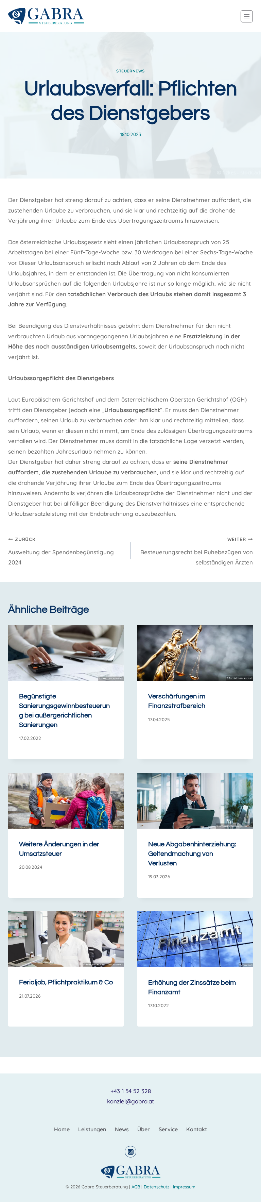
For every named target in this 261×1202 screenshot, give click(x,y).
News (122, 1129)
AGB (136, 1186)
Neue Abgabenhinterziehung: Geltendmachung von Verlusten (192, 854)
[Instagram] (130, 1151)
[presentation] (66, 653)
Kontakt (196, 1129)
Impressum (184, 1186)
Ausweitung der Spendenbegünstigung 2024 (61, 551)
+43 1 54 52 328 (130, 1091)
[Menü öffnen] (247, 16)
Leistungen (92, 1129)
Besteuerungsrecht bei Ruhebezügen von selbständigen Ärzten (196, 551)
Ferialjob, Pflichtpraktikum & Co (66, 982)
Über (143, 1129)
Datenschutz (156, 1186)
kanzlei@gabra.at (130, 1101)
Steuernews (130, 70)
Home (62, 1129)
